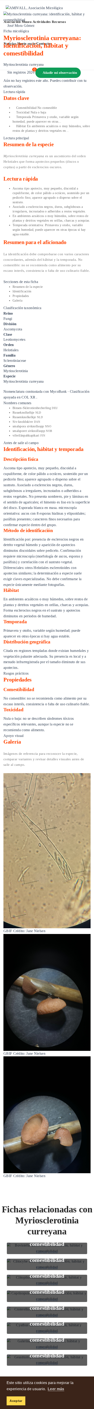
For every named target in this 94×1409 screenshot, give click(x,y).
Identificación (22, 291)
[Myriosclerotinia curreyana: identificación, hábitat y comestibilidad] (47, 17)
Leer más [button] (56, 1389)
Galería (17, 300)
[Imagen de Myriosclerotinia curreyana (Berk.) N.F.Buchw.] (47, 850)
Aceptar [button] (16, 1401)
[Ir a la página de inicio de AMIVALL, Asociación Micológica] (34, 8)
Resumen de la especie (28, 286)
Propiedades (21, 296)
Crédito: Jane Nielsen (29, 931)
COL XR (28, 397)
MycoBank (58, 391)
